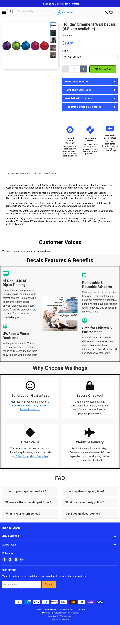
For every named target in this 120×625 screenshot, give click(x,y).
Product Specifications (46, 173)
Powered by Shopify (60, 619)
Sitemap (81, 609)
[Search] (11, 11)
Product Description (18, 173)
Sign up (49, 584)
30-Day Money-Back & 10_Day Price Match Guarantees (31, 405)
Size (65, 51)
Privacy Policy (50, 609)
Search (38, 609)
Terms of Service (67, 609)
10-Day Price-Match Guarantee (31, 456)
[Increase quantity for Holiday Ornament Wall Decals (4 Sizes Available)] (83, 68)
